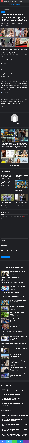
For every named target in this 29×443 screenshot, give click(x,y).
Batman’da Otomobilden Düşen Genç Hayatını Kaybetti (18, 374)
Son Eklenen (14, 263)
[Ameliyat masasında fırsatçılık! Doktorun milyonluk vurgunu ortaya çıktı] (5, 363)
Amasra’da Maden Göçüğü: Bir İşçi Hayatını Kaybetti (18, 355)
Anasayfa (4, 9)
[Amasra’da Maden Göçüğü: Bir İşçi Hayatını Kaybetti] (5, 356)
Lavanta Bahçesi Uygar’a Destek (19, 189)
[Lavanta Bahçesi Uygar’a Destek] (21, 184)
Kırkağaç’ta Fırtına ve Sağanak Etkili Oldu (6, 176)
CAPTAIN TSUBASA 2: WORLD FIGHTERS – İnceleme (17, 287)
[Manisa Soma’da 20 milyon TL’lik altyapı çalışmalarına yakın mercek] (5, 338)
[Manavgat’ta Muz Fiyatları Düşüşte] (5, 314)
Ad (2, 235)
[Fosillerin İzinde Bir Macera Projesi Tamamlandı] (7, 197)
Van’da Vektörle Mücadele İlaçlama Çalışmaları (13, 68)
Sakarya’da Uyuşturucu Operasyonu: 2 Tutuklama (7, 182)
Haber (8, 9)
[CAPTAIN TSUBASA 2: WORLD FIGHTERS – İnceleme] (5, 288)
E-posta (3, 240)
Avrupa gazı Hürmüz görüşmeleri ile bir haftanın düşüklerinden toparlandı (13, 344)
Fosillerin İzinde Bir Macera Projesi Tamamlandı (6, 204)
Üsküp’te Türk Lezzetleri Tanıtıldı (21, 203)
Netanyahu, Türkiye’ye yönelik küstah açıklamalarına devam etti (11, 278)
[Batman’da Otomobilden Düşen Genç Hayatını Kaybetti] (5, 375)
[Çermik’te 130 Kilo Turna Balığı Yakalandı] (5, 320)
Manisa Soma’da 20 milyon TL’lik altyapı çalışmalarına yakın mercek (18, 338)
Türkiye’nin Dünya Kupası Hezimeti (21, 176)
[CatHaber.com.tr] (14, 4)
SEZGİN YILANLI (6, 23)
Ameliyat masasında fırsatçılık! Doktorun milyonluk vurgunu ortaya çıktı (18, 362)
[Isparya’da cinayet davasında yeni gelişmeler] (5, 369)
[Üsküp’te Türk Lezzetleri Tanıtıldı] (21, 197)
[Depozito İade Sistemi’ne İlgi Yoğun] (5, 273)
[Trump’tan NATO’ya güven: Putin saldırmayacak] (5, 327)
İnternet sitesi (4, 245)
